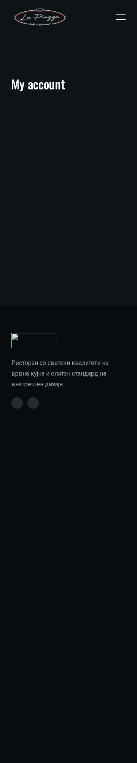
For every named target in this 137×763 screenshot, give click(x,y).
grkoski (65, 754)
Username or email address (62, 162)
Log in (31, 243)
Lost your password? (39, 269)
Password (39, 200)
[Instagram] (33, 403)
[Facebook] (17, 403)
